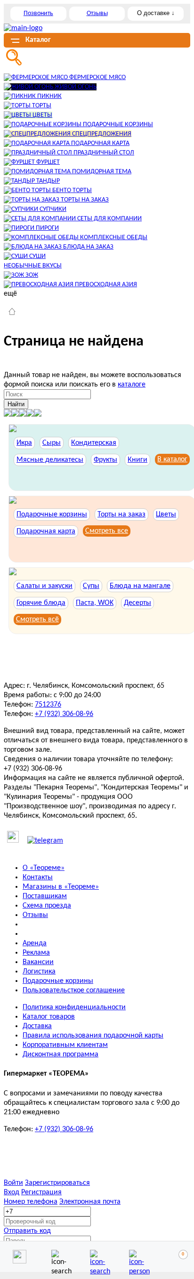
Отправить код (27, 1231)
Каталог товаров (49, 1017)
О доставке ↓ (156, 12)
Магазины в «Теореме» (61, 887)
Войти (13, 1183)
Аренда (35, 943)
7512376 (48, 704)
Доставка (37, 1026)
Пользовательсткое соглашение (74, 990)
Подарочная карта (45, 531)
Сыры (51, 443)
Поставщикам (45, 896)
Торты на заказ (121, 514)
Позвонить (38, 13)
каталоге (132, 384)
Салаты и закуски (44, 586)
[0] (175, 1257)
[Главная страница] (12, 313)
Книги (137, 460)
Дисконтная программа (60, 1054)
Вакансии (38, 962)
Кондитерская (93, 443)
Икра (24, 443)
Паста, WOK (94, 603)
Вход (11, 1192)
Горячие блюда (40, 603)
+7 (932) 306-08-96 (64, 714)
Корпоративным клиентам (65, 1045)
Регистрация (41, 1192)
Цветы (166, 514)
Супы (91, 586)
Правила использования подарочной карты (93, 1035)
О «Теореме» (44, 868)
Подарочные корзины (51, 514)
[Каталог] (97, 1256)
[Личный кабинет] (136, 1256)
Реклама (36, 953)
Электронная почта (90, 1202)
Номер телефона (30, 1202)
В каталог (172, 459)
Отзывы (97, 13)
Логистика (39, 971)
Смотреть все (106, 531)
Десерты (137, 603)
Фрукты (105, 460)
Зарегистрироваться (57, 1183)
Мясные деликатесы (49, 460)
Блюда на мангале (140, 586)
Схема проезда (47, 905)
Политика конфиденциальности (74, 1007)
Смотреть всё (37, 619)
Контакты (38, 877)
